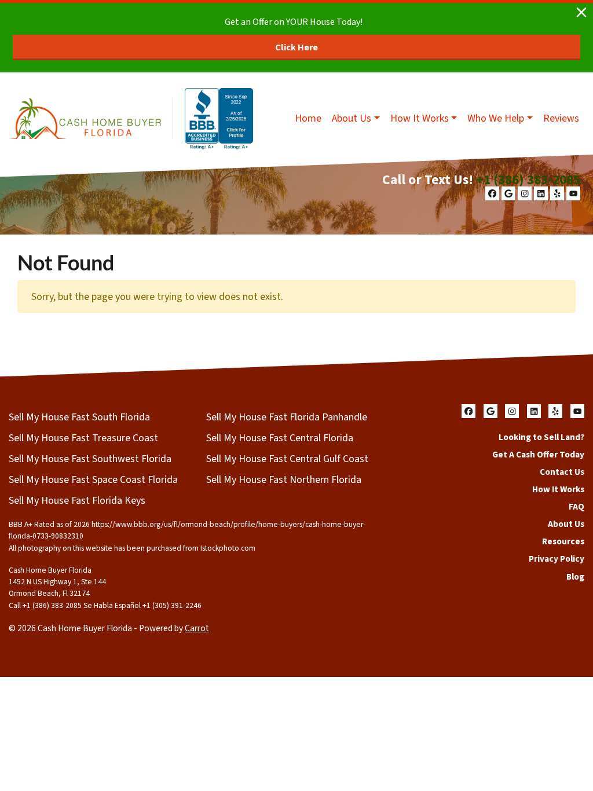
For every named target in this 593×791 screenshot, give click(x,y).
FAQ (576, 506)
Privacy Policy (556, 558)
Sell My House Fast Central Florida (279, 438)
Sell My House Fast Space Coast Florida (93, 480)
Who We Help (495, 118)
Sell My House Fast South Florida (79, 417)
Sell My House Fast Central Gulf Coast (287, 459)
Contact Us (562, 472)
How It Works (419, 118)
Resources (563, 541)
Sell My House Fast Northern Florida (283, 480)
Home (308, 118)
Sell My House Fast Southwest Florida (90, 459)
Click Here (296, 47)
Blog (575, 576)
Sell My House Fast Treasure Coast (83, 438)
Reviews (561, 118)
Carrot (197, 628)
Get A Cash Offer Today (538, 454)
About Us (351, 118)
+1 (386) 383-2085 (528, 179)
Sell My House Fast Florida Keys (77, 500)
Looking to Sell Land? (541, 437)
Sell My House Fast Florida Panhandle (286, 417)
